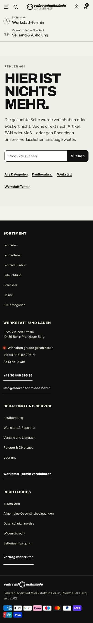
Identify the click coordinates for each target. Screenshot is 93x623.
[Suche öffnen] (16, 7)
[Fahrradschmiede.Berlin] (46, 6)
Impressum (11, 503)
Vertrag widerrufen (18, 557)
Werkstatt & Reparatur (19, 428)
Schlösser (10, 285)
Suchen (78, 156)
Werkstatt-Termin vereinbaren (27, 474)
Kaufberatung (42, 174)
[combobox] (36, 156)
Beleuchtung (12, 275)
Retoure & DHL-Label (18, 448)
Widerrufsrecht (14, 533)
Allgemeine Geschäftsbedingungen (28, 513)
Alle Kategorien (16, 174)
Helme (8, 295)
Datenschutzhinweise (18, 523)
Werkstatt (64, 174)
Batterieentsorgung (17, 543)
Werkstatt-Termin (17, 187)
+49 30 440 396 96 (18, 375)
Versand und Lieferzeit (19, 438)
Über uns (9, 457)
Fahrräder (10, 245)
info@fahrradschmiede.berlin (27, 388)
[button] (85, 6)
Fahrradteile (11, 255)
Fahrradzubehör (14, 265)
